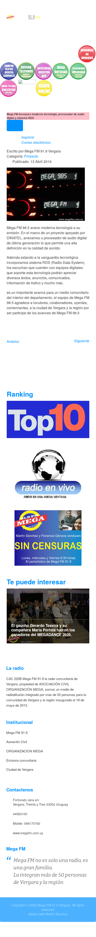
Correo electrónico (36, 142)
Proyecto (31, 156)
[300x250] (48, 473)
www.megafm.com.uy (28, 833)
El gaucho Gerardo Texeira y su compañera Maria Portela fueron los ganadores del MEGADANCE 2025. (43, 630)
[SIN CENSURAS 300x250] (48, 537)
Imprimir (27, 137)
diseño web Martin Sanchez (48, 914)
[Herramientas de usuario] (15, 125)
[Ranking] (48, 418)
